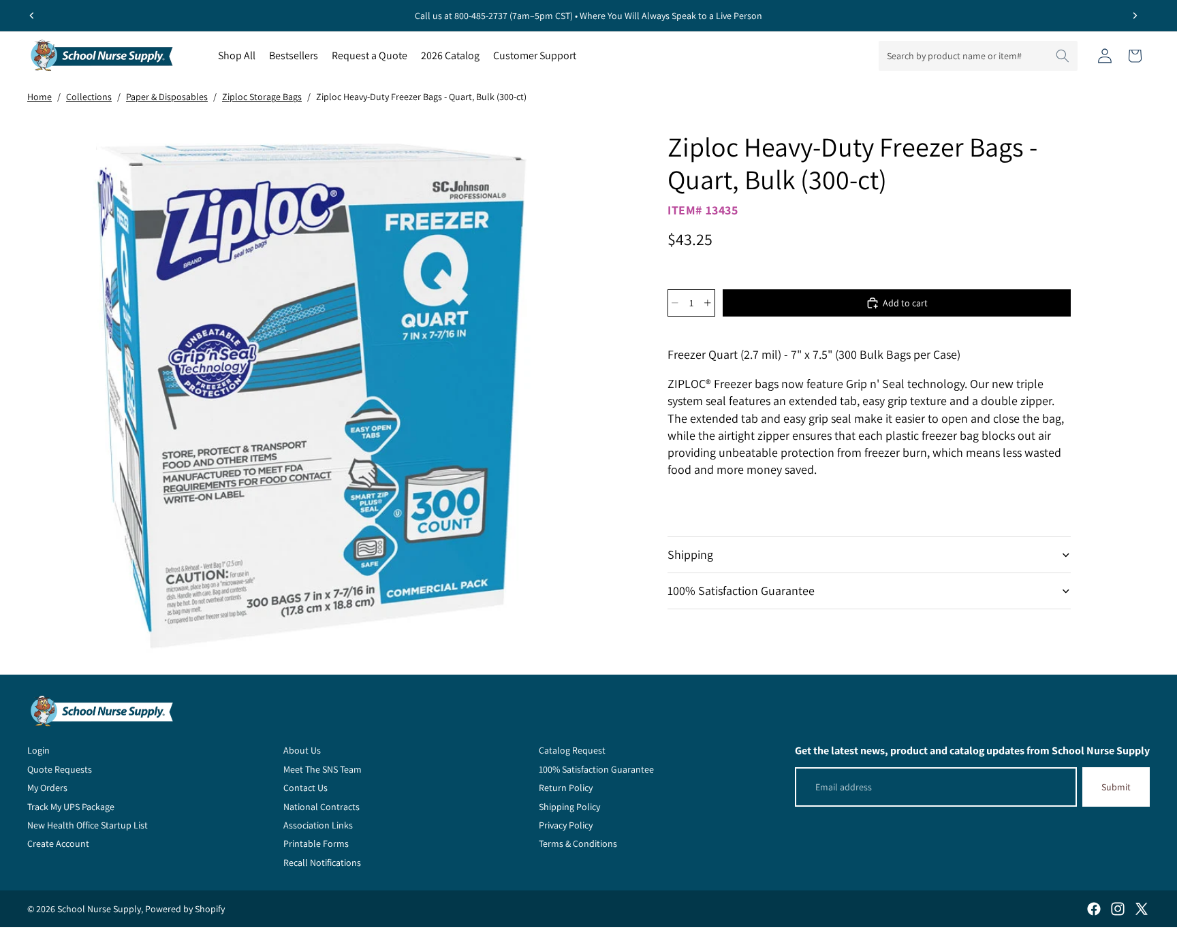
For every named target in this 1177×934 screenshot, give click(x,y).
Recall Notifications (322, 862)
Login (38, 750)
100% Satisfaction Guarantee (741, 590)
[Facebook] (1094, 909)
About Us (302, 750)
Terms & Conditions (578, 843)
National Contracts (321, 807)
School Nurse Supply (99, 909)
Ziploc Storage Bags (262, 97)
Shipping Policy (569, 807)
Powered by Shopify (185, 909)
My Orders (47, 788)
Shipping (690, 554)
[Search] (1062, 56)
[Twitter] (1141, 909)
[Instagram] (1118, 909)
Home (39, 97)
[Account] (1105, 56)
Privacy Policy (566, 825)
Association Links (318, 825)
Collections (89, 97)
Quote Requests (59, 769)
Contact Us (305, 788)
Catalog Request (572, 750)
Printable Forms (316, 843)
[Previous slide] (32, 16)
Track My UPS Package (70, 807)
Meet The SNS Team (322, 769)
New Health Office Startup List (87, 825)
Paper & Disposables (167, 97)
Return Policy (566, 788)
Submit (1116, 787)
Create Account (58, 843)
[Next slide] (1135, 16)
